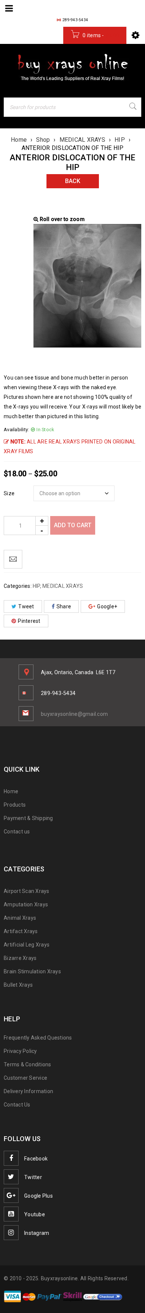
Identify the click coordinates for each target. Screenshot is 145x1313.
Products (15, 805)
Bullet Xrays (18, 985)
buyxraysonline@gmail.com (74, 714)
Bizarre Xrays (20, 958)
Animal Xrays (20, 918)
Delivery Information (28, 1091)
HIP (120, 139)
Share (64, 606)
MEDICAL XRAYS (82, 139)
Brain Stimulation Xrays (32, 971)
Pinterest (29, 621)
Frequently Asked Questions (38, 1038)
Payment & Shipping (28, 818)
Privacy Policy (20, 1051)
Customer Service (25, 1078)
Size (9, 493)
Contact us (17, 832)
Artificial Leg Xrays (26, 945)
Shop (43, 139)
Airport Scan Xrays (26, 891)
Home (19, 139)
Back (72, 181)
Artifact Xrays (21, 931)
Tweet (26, 606)
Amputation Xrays (26, 904)
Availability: (16, 429)
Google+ (107, 606)
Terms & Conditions (27, 1064)
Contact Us (17, 1105)
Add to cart (72, 525)
